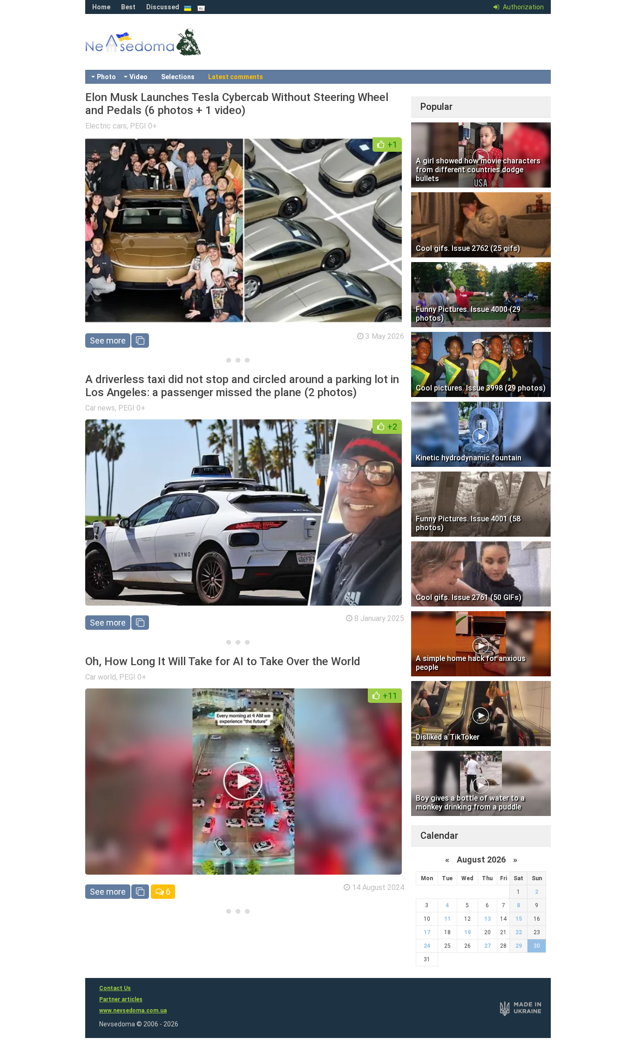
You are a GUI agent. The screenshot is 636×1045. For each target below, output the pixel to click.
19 (467, 932)
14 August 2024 (378, 887)
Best (128, 7)
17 (427, 932)
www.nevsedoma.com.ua (133, 1010)
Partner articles (120, 999)
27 (487, 946)
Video (138, 77)
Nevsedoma (159, 51)
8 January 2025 (379, 618)
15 (518, 919)
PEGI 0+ (143, 125)
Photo (106, 77)
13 (487, 919)
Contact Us (115, 988)
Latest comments (235, 77)
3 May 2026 (384, 336)
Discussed (162, 7)
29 (518, 946)
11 (447, 919)
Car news (100, 408)
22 (518, 932)
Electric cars (106, 125)
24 (427, 946)
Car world (100, 677)
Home (101, 7)
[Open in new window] (140, 340)
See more (108, 340)
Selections (178, 77)
